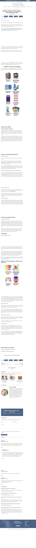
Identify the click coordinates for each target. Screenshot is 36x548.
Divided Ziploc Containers (4, 156)
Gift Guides (26, 521)
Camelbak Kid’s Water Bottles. (5, 219)
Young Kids (7, 522)
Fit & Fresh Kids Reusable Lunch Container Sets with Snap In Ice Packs (11, 170)
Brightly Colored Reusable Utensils (6, 314)
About (26, 522)
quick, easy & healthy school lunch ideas (15, 28)
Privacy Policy (27, 525)
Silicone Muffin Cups (4, 323)
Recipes (7, 9)
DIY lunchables (10, 165)
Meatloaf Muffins (13, 191)
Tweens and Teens (9, 524)
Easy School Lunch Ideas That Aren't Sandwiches (4, 381)
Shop (25, 523)
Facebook (20, 396)
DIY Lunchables (12, 380)
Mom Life (7, 521)
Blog (5, 9)
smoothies (6, 296)
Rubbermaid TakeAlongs (4, 198)
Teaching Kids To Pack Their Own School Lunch (7, 351)
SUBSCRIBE (28, 0)
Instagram (10, 397)
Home (4, 9)
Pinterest (16, 397)
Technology (7, 525)
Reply (2, 447)
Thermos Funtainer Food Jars (5, 187)
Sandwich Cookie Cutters (4, 303)
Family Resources (8, 526)
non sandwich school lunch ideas (7, 29)
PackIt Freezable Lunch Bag (7, 128)
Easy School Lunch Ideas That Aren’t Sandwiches (8, 349)
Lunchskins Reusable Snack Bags (5, 235)
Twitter (13, 397)
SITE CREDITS (25, 529)
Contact (26, 524)
